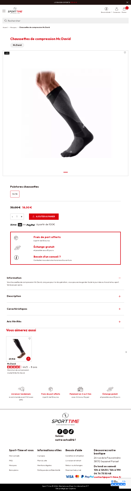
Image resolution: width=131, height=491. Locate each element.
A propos (41, 456)
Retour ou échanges (74, 465)
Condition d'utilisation (75, 456)
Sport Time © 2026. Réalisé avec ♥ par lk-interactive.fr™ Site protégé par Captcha (65, 487)
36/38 (15, 194)
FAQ (11, 460)
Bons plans (13, 470)
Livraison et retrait (73, 460)
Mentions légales (44, 465)
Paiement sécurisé (73, 470)
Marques (13, 465)
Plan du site (42, 460)
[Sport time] (65, 419)
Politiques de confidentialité (48, 470)
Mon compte (14, 456)
